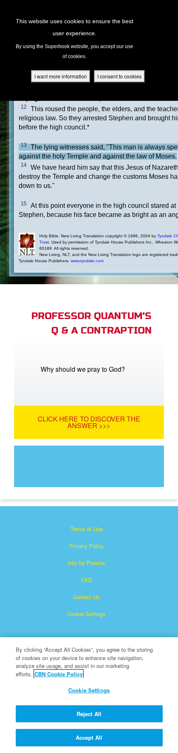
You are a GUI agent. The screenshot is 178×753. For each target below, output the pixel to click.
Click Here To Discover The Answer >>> (89, 422)
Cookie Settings (86, 614)
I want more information (60, 76)
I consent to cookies (119, 76)
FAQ (86, 580)
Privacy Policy (86, 546)
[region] (89, 695)
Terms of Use (86, 529)
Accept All (89, 737)
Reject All (89, 714)
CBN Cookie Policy (58, 674)
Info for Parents (86, 563)
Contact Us (86, 597)
